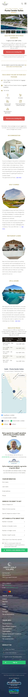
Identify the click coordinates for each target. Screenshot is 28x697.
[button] (14, 391)
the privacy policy (17, 656)
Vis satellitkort (21, 375)
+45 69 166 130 (7, 585)
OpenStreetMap (19, 412)
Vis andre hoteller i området (10, 418)
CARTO (24, 412)
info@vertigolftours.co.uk (12, 587)
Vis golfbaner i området (8, 415)
